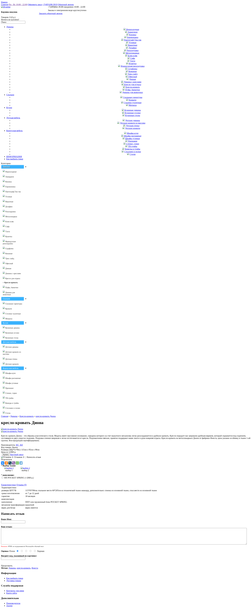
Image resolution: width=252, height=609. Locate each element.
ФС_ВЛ (19, 445)
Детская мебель (13, 118)
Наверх (4, 2)
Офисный (132, 77)
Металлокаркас (132, 53)
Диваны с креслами (132, 82)
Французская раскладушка (133, 66)
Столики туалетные (132, 102)
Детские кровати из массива (132, 123)
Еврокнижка (132, 37)
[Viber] (13, 463)
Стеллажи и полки (132, 151)
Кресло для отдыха (132, 84)
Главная (4, 4)
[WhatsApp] (17, 463)
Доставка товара (13, 581)
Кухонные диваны (132, 110)
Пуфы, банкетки (132, 90)
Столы (133, 154)
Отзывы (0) (21, 485)
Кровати (132, 100)
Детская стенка (132, 126)
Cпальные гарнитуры (132, 97)
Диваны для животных (132, 92)
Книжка (132, 35)
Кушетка (132, 63)
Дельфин (133, 48)
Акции (9, 606)
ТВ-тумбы (132, 146)
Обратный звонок (66, 4)
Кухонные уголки (133, 113)
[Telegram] (21, 463)
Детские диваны (132, 120)
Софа (132, 58)
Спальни (10, 95)
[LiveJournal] (10, 463)
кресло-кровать (23, 568)
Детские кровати (132, 128)
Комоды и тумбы (132, 149)
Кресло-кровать (133, 87)
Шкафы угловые (132, 138)
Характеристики (8, 485)
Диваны (10, 27)
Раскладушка (132, 50)
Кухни (9, 107)
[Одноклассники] (6, 463)
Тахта (132, 61)
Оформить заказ (35, 4)
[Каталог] (9, 468)
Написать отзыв (34, 457)
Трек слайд (133, 74)
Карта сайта (11, 593)
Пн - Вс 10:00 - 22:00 (18, 4)
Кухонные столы (132, 115)
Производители (13, 603)
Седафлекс (132, 69)
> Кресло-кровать (10, 283)
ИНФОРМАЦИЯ (14, 156)
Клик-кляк (132, 56)
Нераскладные (132, 29)
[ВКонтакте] (2, 463)
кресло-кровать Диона (46, 416)
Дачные (132, 79)
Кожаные (132, 71)
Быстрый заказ (16, 454)
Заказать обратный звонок (50, 13)
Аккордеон (133, 32)
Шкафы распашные (132, 136)
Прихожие (132, 141)
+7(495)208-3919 (50, 4)
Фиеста (35, 568)
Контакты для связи (15, 591)
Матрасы (133, 105)
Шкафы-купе (132, 133)
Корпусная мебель (14, 131)
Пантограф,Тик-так (132, 40)
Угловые (132, 42)
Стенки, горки (132, 144)
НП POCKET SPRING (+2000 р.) (19, 478)
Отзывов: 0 (19, 457)
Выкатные (132, 45)
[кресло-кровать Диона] (12, 429)
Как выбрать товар (14, 159)
